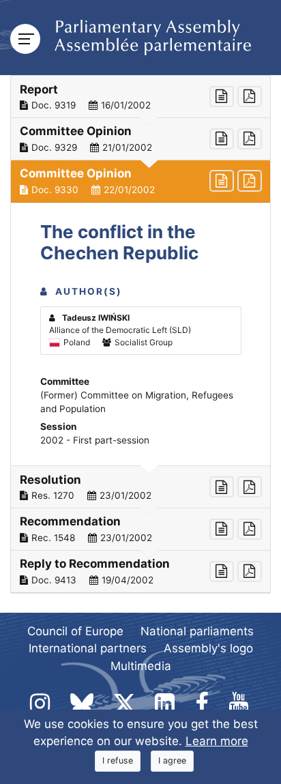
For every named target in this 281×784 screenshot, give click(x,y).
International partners (88, 648)
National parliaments (197, 631)
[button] (140, 97)
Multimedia (140, 666)
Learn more (217, 741)
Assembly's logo (208, 648)
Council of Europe (75, 631)
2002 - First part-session (94, 440)
